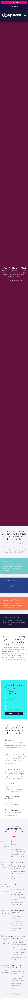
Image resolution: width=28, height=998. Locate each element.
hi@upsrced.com (14, 8)
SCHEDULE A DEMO (14, 2)
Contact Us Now (14, 713)
